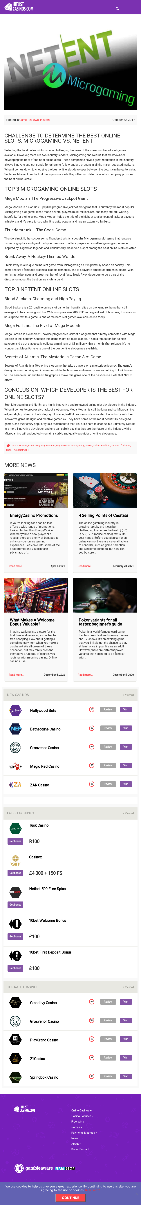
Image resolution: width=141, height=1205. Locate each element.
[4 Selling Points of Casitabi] (105, 490)
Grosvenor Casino (44, 748)
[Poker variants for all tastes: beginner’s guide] (105, 595)
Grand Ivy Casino (43, 1003)
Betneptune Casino (45, 729)
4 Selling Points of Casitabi (103, 515)
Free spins (77, 1121)
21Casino (37, 1059)
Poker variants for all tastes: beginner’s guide (100, 622)
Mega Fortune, (48, 445)
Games (76, 1127)
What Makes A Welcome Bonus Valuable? (32, 622)
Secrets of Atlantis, (121, 445)
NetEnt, (89, 445)
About (75, 1143)
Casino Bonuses (81, 1116)
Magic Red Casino (44, 766)
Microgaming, (78, 445)
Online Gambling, (102, 445)
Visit (125, 709)
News (74, 1138)
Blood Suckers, (20, 445)
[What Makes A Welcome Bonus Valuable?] (36, 595)
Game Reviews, (29, 120)
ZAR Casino (39, 785)
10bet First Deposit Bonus (50, 952)
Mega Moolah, (63, 445)
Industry (45, 120)
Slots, (9, 450)
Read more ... (16, 566)
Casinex (35, 857)
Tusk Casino (39, 825)
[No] (136, 1194)
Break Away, (34, 445)
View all (128, 695)
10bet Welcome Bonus (47, 920)
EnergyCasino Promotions (34, 515)
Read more (92, 1190)
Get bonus (15, 841)
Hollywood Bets (43, 710)
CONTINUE (70, 1198)
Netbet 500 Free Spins (47, 889)
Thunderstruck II (20, 450)
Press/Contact (80, 1149)
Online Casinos (80, 1110)
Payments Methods (83, 1132)
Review (108, 709)
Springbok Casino (44, 1077)
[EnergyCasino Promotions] (36, 490)
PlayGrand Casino (44, 1040)
